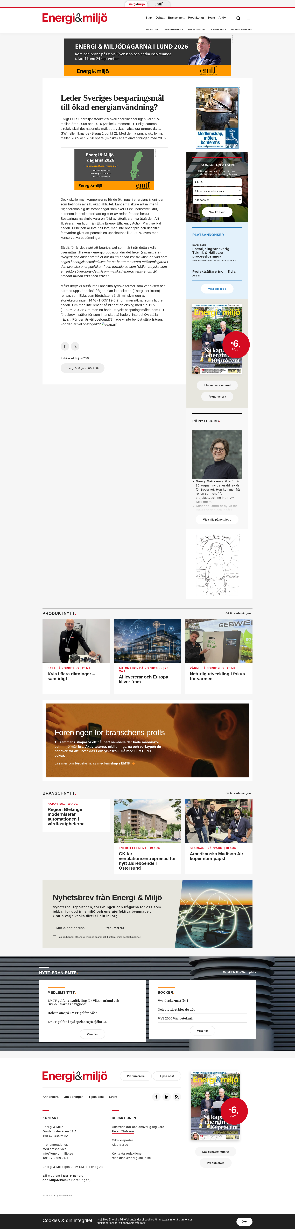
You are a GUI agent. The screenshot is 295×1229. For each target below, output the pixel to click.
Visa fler (92, 1034)
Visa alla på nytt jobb (217, 519)
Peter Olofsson (123, 1131)
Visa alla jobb (217, 288)
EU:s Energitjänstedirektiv (89, 119)
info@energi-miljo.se (58, 1153)
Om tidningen (197, 29)
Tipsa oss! (152, 29)
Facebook (156, 1097)
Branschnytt (176, 17)
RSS (177, 1097)
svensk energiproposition (101, 252)
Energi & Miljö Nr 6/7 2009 (82, 368)
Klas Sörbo (120, 1144)
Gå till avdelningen (238, 613)
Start (149, 17)
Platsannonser (241, 29)
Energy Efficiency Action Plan (127, 223)
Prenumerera (174, 29)
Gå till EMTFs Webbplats (239, 972)
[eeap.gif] (109, 324)
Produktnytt (196, 17)
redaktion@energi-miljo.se (131, 1158)
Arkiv (222, 17)
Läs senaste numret (217, 385)
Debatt (160, 17)
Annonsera (218, 29)
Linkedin (166, 1097)
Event (211, 17)
